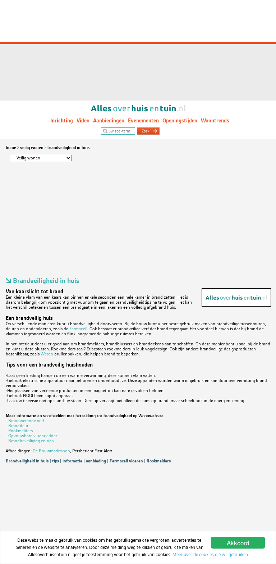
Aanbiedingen (108, 120)
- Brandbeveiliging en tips (30, 440)
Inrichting (61, 120)
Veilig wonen (31, 147)
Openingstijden (179, 120)
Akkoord (238, 542)
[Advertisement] (138, 50)
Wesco (47, 353)
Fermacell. (79, 328)
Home (11, 147)
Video (83, 120)
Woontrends (215, 120)
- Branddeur (17, 425)
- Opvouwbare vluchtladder (31, 435)
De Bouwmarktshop (51, 450)
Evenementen (143, 120)
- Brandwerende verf (25, 420)
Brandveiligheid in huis (68, 147)
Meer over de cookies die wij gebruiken (210, 554)
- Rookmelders (19, 430)
